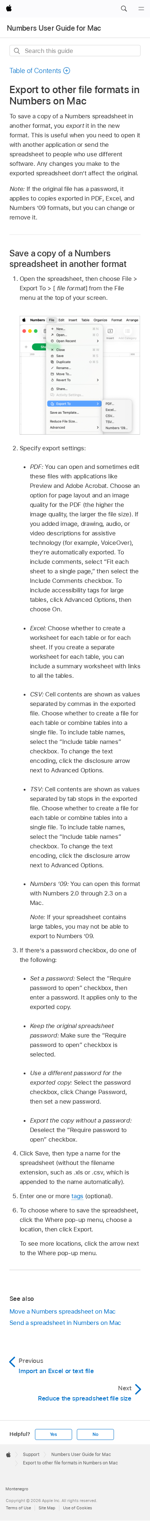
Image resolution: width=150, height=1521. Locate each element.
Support (31, 1454)
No (95, 1434)
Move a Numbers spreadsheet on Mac (62, 1311)
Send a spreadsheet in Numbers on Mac (65, 1322)
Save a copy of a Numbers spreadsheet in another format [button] (68, 258)
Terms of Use (18, 1507)
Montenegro (16, 1488)
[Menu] (141, 9)
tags (77, 1196)
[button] (124, 9)
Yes (53, 1434)
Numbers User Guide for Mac (54, 28)
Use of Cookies (77, 1507)
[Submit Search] (17, 51)
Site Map (47, 1507)
